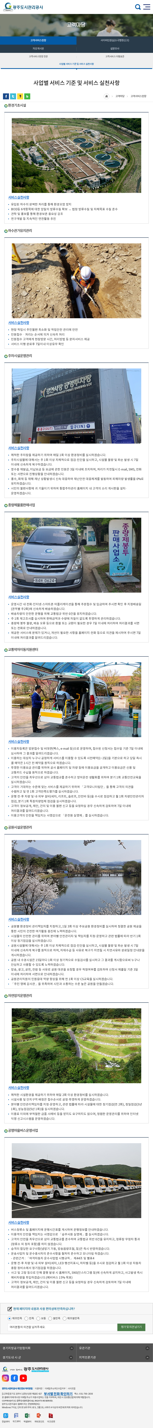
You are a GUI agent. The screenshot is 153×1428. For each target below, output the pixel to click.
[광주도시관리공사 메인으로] (23, 7)
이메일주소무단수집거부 (55, 1388)
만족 (31, 1318)
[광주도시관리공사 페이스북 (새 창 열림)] (14, 1378)
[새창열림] (6, 96)
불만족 (56, 1318)
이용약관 (38, 1388)
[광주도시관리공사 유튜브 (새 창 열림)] (23, 1378)
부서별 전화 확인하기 (58, 1394)
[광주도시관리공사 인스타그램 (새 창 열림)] (5, 1378)
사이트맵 (71, 1388)
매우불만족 (73, 1318)
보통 (43, 1318)
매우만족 (17, 1318)
